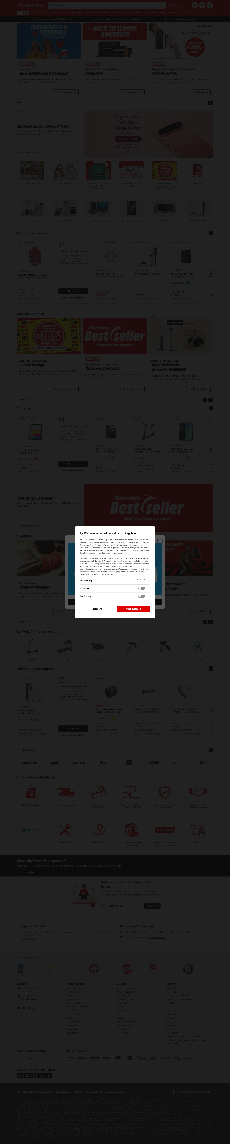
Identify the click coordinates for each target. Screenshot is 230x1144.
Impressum (95, 574)
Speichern (96, 608)
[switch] (141, 588)
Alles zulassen (133, 608)
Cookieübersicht (107, 574)
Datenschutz (84, 574)
